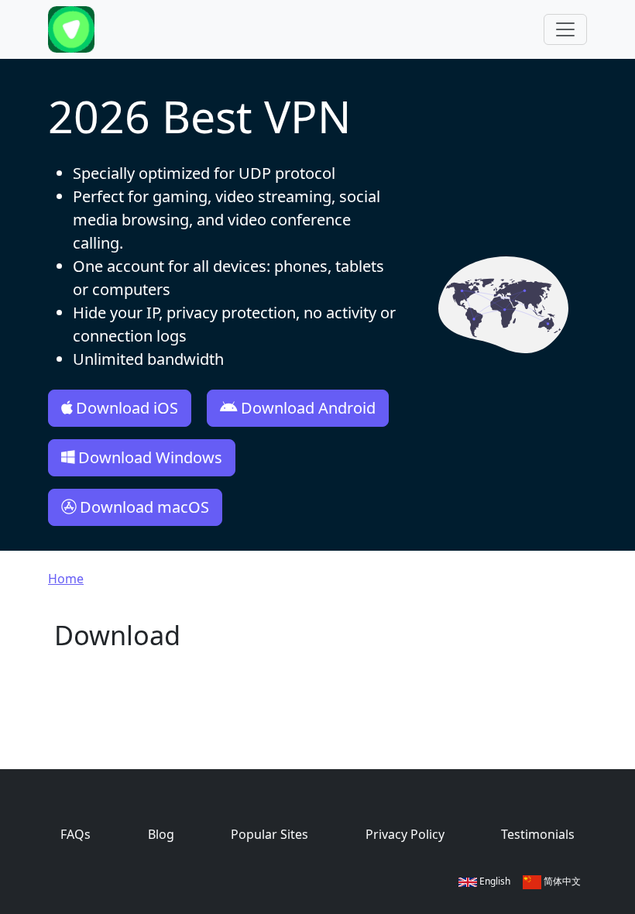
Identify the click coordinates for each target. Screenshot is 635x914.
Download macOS (144, 507)
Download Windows (150, 457)
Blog (161, 834)
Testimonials (538, 834)
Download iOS (127, 407)
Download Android (308, 407)
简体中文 (561, 881)
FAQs (75, 834)
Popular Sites (269, 834)
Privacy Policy (405, 834)
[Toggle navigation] (565, 29)
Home (66, 578)
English (493, 881)
